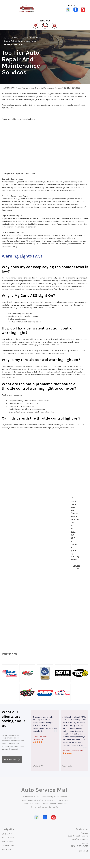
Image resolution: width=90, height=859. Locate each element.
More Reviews (10, 759)
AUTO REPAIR (8, 837)
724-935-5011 (7, 108)
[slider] (37, 742)
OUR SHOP (7, 834)
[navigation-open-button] (3, 8)
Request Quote (76, 567)
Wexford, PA (38, 766)
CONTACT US (8, 845)
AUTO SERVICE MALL (14, 37)
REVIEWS (6, 849)
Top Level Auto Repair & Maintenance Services (42, 88)
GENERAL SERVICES (13, 44)
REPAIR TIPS (8, 841)
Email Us (83, 851)
